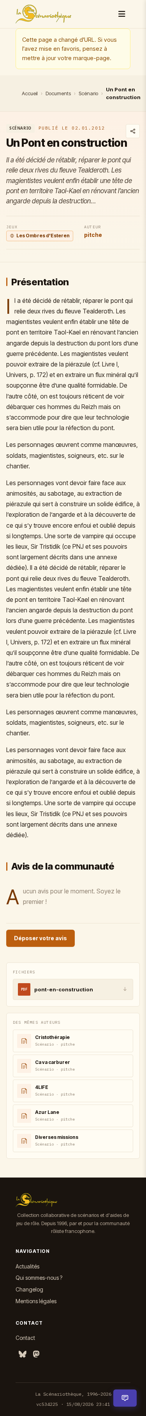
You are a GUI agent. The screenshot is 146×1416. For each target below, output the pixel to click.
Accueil (30, 93)
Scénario (88, 93)
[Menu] (121, 14)
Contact (25, 1337)
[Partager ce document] (133, 131)
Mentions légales (36, 1301)
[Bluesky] (22, 1354)
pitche (93, 234)
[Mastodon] (36, 1354)
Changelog (29, 1289)
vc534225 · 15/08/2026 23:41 (73, 1404)
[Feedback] (125, 1398)
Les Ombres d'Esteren (43, 235)
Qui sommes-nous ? (39, 1277)
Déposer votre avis (40, 938)
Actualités (27, 1266)
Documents (58, 93)
